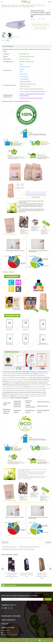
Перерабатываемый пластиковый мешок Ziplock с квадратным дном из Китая (18, 549)
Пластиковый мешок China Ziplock (9, 546)
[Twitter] (8, 608)
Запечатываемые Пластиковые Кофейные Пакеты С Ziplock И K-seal (26, 575)
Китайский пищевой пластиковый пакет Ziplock (29, 546)
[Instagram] (11, 608)
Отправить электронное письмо (39, 24)
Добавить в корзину (39, 28)
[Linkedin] (5, 608)
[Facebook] (2, 608)
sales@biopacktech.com (7, 632)
